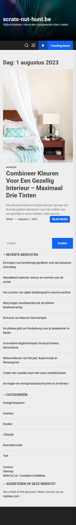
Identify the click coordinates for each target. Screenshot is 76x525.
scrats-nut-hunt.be (27, 19)
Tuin (5, 455)
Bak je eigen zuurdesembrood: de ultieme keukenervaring (28, 305)
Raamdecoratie (12, 445)
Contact (8, 467)
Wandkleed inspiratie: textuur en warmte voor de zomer (33, 279)
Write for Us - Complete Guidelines (24, 475)
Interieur (11, 167)
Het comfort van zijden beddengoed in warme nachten (37, 292)
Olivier (9, 219)
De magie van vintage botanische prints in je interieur (36, 383)
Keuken (7, 424)
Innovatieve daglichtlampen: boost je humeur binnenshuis (31, 345)
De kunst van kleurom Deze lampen (25, 317)
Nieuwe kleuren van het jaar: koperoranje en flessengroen (30, 360)
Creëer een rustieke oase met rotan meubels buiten (34, 373)
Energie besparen (14, 402)
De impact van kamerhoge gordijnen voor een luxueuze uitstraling (37, 265)
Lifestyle (8, 434)
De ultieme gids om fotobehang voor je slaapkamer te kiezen (36, 330)
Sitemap (8, 471)
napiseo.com (11, 496)
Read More (60, 219)
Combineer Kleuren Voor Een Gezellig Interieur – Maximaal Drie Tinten (34, 184)
